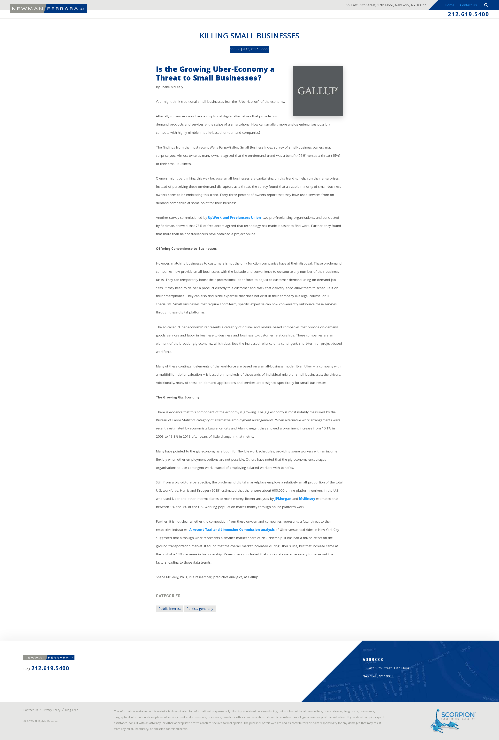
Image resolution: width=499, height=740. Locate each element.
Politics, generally (200, 609)
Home (449, 5)
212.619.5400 (468, 15)
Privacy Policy (51, 710)
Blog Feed (71, 710)
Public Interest (170, 609)
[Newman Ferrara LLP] (48, 8)
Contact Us (468, 5)
